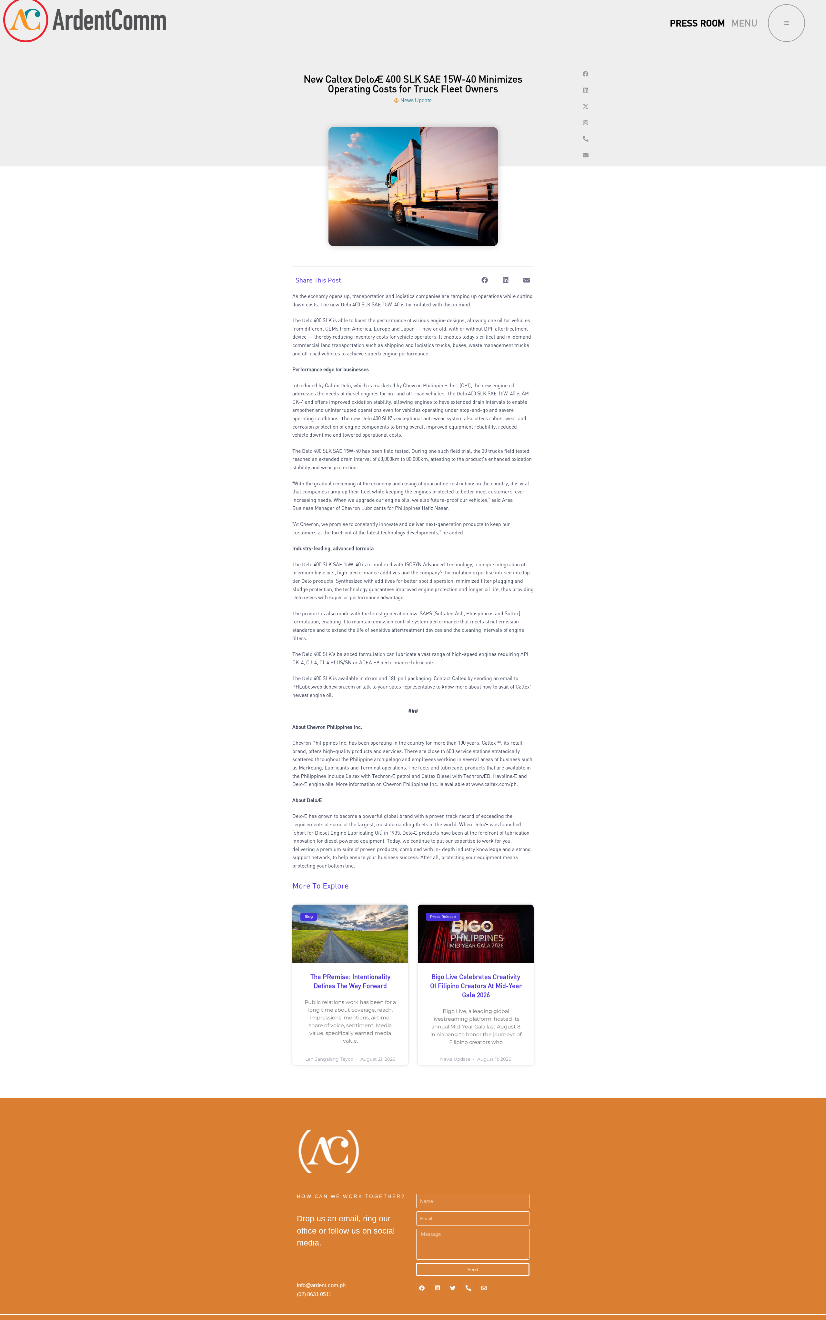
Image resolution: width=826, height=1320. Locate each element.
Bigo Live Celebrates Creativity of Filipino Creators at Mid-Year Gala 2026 (476, 986)
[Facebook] (586, 74)
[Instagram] (586, 122)
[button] (484, 280)
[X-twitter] (586, 106)
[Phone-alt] (586, 139)
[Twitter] (452, 1287)
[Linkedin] (586, 90)
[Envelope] (586, 155)
